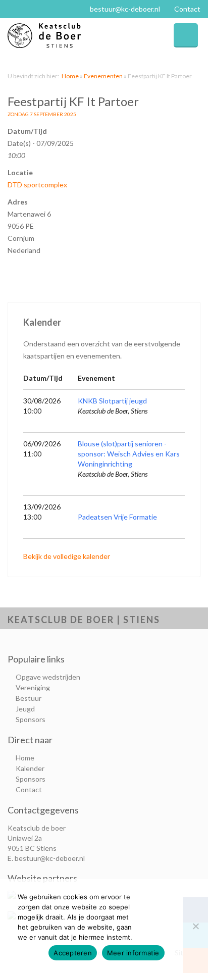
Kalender (30, 768)
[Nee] (195, 926)
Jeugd (25, 708)
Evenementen (103, 76)
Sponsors (30, 719)
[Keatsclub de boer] (56, 35)
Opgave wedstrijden (48, 677)
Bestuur (28, 698)
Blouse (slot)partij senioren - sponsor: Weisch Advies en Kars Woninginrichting (129, 453)
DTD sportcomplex (37, 184)
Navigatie (186, 35)
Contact (187, 9)
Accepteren (73, 953)
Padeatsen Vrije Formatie (117, 517)
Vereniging (33, 687)
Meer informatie (133, 953)
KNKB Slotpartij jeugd (112, 400)
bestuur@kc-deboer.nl (125, 9)
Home (70, 76)
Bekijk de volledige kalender (66, 556)
